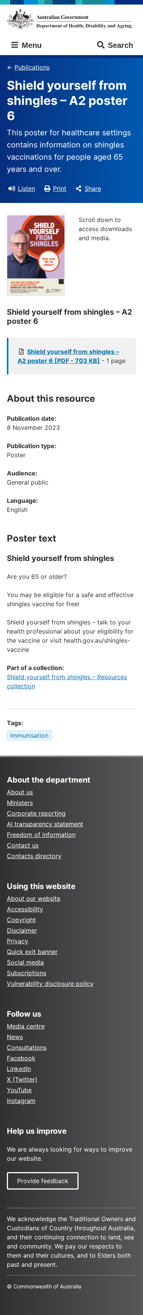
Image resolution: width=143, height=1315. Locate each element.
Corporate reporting (36, 813)
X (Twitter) (22, 1079)
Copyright (21, 920)
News (15, 1037)
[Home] (71, 19)
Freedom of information (41, 834)
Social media (25, 962)
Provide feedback (42, 1181)
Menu (30, 45)
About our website (33, 898)
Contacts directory (34, 856)
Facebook (21, 1058)
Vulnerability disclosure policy (50, 983)
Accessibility (25, 909)
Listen (26, 188)
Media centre (26, 1026)
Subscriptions (26, 973)
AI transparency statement (45, 824)
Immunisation (29, 735)
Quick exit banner (32, 951)
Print (59, 188)
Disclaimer (22, 930)
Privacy (17, 941)
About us (20, 792)
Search (120, 45)
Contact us (23, 845)
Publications (32, 67)
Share (93, 188)
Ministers (20, 802)
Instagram (21, 1100)
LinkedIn (19, 1069)
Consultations (27, 1047)
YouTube (19, 1090)
